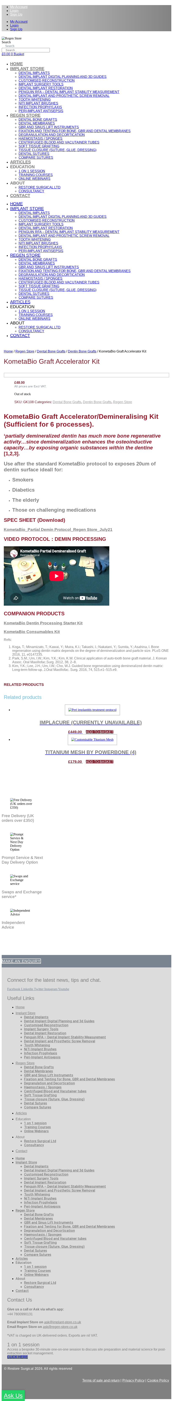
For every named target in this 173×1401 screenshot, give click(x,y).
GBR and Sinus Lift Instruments (49, 127)
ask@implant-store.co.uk (62, 1322)
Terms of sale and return (101, 1380)
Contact (20, 195)
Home (16, 63)
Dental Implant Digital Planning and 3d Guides (63, 77)
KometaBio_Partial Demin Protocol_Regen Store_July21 (58, 529)
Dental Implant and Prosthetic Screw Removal (64, 96)
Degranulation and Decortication (52, 135)
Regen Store (25, 115)
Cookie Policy (158, 1380)
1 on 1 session (32, 171)
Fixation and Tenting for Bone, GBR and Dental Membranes (75, 131)
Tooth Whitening (35, 99)
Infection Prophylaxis (40, 107)
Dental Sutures (34, 154)
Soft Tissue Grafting (39, 146)
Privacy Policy (133, 1380)
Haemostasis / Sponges (40, 138)
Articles (20, 162)
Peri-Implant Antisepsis (41, 111)
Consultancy (31, 191)
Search (6, 42)
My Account (18, 7)
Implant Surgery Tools (41, 84)
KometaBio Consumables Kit (32, 631)
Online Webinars (34, 178)
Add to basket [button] (99, 732)
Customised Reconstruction (47, 80)
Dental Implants (34, 73)
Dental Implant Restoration (46, 88)
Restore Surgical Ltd (40, 187)
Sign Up (16, 14)
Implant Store (27, 68)
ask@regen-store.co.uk (60, 1327)
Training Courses (36, 175)
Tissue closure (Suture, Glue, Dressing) (57, 150)
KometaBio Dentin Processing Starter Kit (43, 623)
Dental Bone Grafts (38, 119)
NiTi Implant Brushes (38, 103)
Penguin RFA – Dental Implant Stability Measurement (69, 92)
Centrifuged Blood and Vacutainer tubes (59, 142)
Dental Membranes (37, 123)
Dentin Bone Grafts (82, 351)
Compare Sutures (36, 157)
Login (14, 10)
